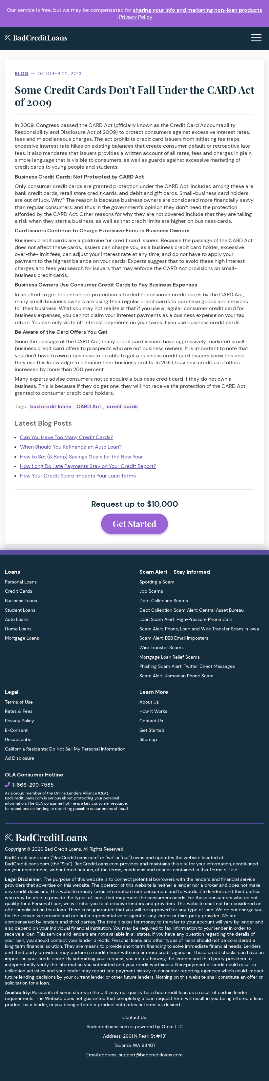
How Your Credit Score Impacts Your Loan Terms (78, 475)
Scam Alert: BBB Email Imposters (173, 638)
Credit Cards (18, 591)
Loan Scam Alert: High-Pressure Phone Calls (186, 619)
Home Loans (18, 629)
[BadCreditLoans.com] (36, 38)
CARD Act (88, 406)
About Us (149, 702)
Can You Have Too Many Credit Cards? (66, 437)
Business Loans (21, 601)
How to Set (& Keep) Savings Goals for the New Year (81, 456)
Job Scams (151, 591)
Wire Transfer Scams (161, 647)
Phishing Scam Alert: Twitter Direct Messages (187, 666)
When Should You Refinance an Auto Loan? (71, 446)
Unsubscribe (18, 739)
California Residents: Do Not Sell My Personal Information (65, 749)
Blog (22, 73)
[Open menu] (256, 38)
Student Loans (20, 610)
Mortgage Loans (22, 638)
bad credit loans (50, 406)
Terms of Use (19, 702)
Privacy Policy (136, 16)
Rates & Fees (18, 711)
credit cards (122, 406)
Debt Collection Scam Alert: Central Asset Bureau (191, 610)
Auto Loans (17, 619)
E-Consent (16, 730)
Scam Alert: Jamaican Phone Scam (176, 676)
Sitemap (148, 739)
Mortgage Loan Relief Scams (169, 657)
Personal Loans (21, 582)
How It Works (153, 711)
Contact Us (151, 721)
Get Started (134, 523)
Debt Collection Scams (163, 601)
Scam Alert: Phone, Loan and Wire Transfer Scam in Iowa (199, 629)
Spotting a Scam (157, 582)
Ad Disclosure (19, 758)
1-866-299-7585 (33, 784)
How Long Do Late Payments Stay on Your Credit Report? (88, 466)
